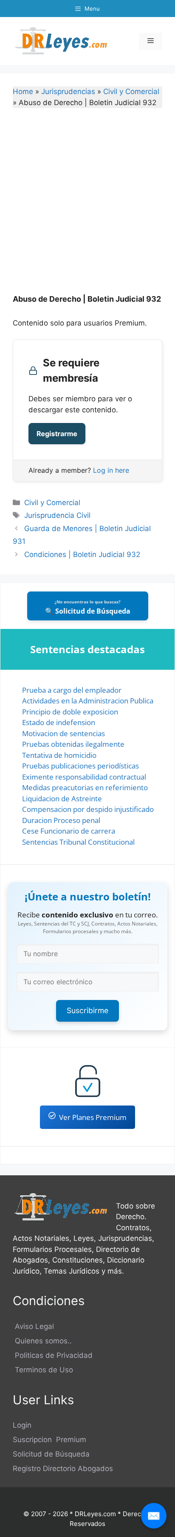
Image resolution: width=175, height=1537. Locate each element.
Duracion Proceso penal (61, 820)
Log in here (111, 470)
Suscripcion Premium (49, 1439)
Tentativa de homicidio (59, 755)
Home (23, 91)
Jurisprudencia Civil (57, 515)
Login (22, 1425)
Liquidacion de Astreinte (62, 798)
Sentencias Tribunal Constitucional (78, 842)
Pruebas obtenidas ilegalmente (73, 744)
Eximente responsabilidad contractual (84, 777)
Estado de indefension (58, 722)
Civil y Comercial (131, 91)
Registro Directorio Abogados (63, 1468)
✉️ (154, 1515)
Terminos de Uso (43, 1370)
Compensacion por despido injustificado (88, 809)
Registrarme (57, 433)
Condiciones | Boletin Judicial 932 (82, 554)
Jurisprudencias (68, 91)
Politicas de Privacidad (53, 1355)
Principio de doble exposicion (70, 712)
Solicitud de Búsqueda (51, 1454)
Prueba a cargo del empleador (71, 690)
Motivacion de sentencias (63, 733)
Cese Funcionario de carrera (68, 831)
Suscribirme (87, 1010)
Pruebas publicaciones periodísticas (80, 766)
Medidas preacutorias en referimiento (85, 787)
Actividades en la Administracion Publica (87, 701)
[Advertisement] (87, 206)
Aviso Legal (33, 1326)
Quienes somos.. (42, 1341)
